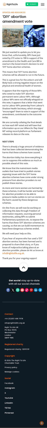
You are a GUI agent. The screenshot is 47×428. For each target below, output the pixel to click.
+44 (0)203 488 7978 (14, 319)
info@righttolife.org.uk (13, 253)
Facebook (9, 383)
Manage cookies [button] (12, 372)
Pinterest (9, 413)
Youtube (9, 398)
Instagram (10, 388)
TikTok (8, 408)
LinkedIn (9, 403)
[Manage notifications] (42, 423)
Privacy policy (11, 367)
